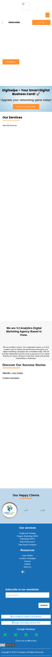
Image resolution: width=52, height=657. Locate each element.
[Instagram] (39, 586)
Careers (27, 561)
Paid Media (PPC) (27, 539)
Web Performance (27, 542)
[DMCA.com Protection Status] (7, 645)
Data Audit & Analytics (27, 545)
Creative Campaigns (11, 378)
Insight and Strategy (27, 533)
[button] (47, 15)
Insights (27, 564)
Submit (44, 605)
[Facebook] (16, 586)
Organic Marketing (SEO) (27, 536)
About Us (27, 567)
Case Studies (13, 373)
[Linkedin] (33, 586)
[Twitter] (21, 586)
